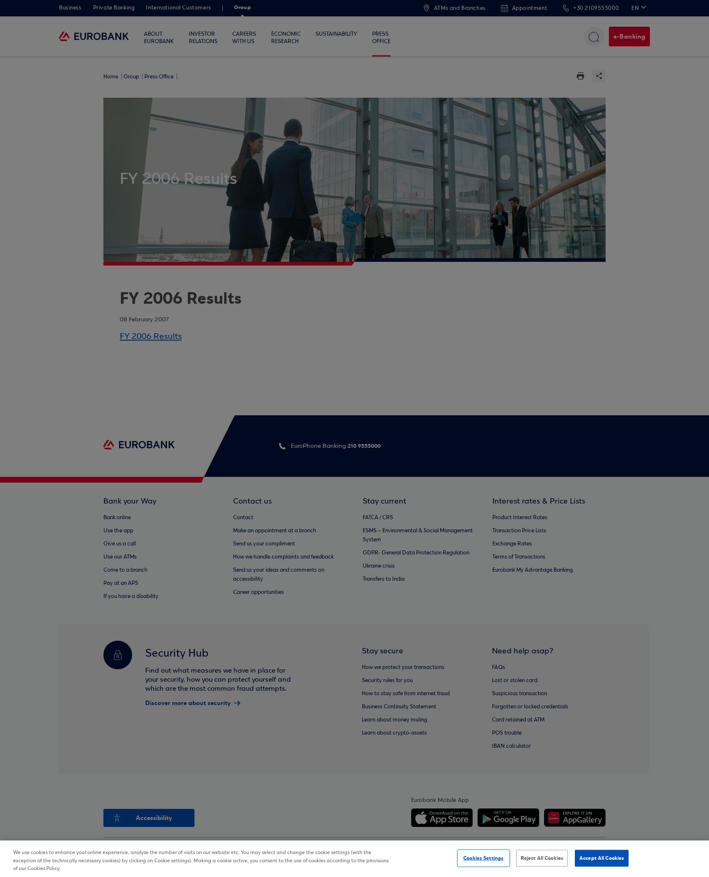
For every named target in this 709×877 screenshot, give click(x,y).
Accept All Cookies (601, 857)
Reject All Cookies (542, 857)
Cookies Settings (483, 857)
